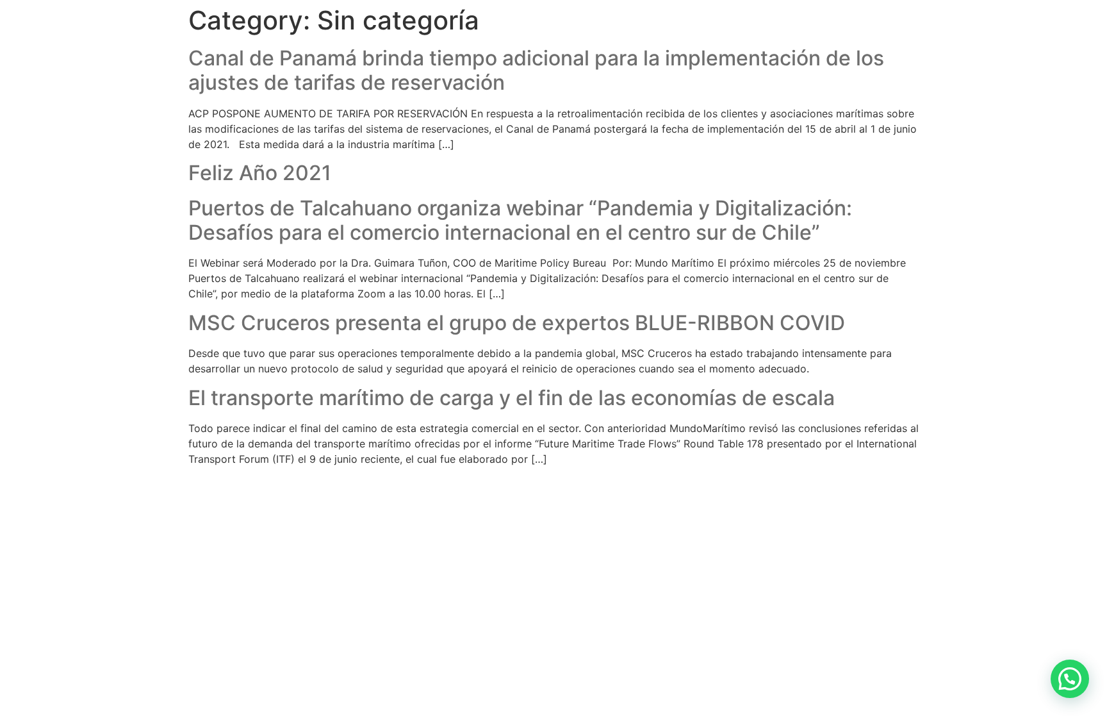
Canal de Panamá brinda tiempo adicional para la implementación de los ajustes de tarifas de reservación (536, 70)
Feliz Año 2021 (259, 172)
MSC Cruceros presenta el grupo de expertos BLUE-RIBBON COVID (516, 322)
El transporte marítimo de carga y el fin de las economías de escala (511, 397)
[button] (1070, 679)
